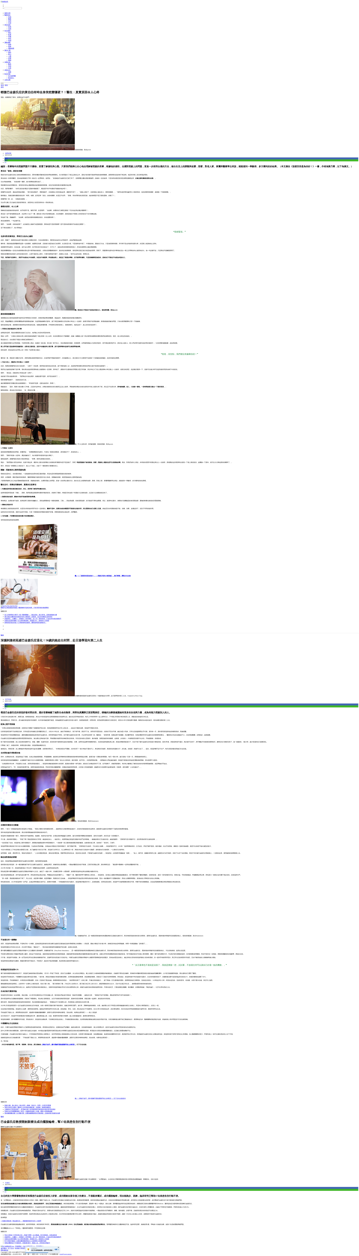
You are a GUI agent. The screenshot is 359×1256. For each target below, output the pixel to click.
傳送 (5, 160)
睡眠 (9, 60)
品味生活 (7, 70)
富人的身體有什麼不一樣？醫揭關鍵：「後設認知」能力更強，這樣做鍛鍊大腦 (30, 615)
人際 (9, 56)
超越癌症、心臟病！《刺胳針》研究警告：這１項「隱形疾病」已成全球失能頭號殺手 (32, 618)
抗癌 (9, 29)
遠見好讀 (8, 153)
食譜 (9, 40)
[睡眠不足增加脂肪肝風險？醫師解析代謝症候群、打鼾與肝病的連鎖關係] (179, 592)
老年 (6, 85)
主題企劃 (7, 80)
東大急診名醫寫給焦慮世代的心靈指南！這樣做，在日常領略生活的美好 (28, 616)
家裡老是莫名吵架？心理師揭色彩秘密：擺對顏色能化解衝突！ (25, 622)
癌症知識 (7, 25)
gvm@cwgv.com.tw (66, 1254)
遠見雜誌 (4, 1248)
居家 (9, 72)
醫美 (9, 64)
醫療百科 (7, 15)
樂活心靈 (7, 50)
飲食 (9, 34)
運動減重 (7, 42)
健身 (9, 44)
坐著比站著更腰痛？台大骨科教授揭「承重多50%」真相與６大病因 (26, 620)
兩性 (9, 52)
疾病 (9, 17)
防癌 (9, 27)
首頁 (2, 85)
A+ (5, 162)
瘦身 (9, 46)
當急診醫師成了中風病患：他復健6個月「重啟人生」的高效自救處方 (27, 1243)
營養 (9, 36)
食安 (9, 38)
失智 (9, 23)
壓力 (9, 54)
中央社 (7, 1182)
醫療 (9, 19)
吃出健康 (7, 31)
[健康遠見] (4, 1)
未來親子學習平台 (21, 1248)
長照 (9, 21)
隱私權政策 (4, 1250)
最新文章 (7, 13)
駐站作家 (7, 74)
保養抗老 (7, 62)
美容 (9, 66)
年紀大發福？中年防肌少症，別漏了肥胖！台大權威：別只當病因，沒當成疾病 (30, 1235)
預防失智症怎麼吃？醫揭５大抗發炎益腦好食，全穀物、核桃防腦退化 (27, 1107)
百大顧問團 (12, 76)
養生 (9, 32)
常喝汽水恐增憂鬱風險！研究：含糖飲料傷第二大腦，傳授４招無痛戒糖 (28, 1111)
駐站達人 (11, 78)
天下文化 (8, 699)
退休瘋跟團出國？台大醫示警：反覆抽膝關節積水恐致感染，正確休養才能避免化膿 (32, 1113)
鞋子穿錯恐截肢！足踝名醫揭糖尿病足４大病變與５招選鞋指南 (25, 1241)
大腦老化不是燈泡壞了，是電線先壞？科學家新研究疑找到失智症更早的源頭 (29, 1109)
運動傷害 (11, 48)
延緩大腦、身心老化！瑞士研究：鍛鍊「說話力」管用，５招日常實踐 (27, 1105)
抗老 (9, 68)
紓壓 (9, 58)
